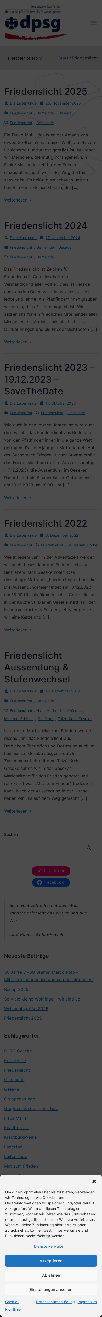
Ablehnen (51, 1275)
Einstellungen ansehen (51, 1289)
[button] (94, 1181)
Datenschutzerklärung (55, 1302)
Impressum (87, 1302)
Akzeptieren (51, 1260)
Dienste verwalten (49, 1246)
